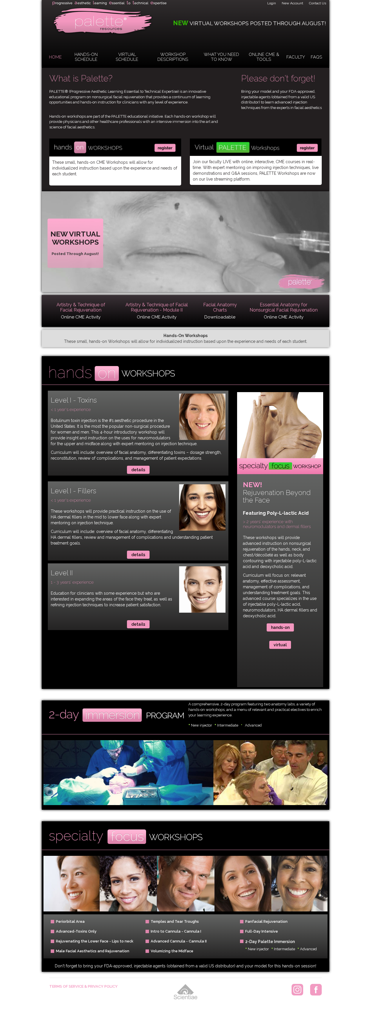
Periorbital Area (70, 921)
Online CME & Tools (264, 57)
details (138, 469)
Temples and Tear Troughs (175, 921)
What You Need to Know (221, 57)
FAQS (316, 57)
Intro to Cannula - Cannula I (176, 931)
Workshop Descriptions (172, 57)
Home (55, 57)
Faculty (295, 57)
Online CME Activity (81, 317)
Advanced (253, 725)
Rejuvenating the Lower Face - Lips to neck (94, 941)
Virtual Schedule (127, 57)
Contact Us (317, 3)
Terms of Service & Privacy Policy (83, 986)
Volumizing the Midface (172, 951)
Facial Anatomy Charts (220, 307)
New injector (200, 725)
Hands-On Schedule (86, 57)
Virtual (280, 645)
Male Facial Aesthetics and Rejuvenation (92, 951)
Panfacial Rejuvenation (266, 921)
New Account (292, 3)
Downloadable (219, 317)
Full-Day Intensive (261, 931)
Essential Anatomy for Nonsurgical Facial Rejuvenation (284, 307)
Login (271, 3)
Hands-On (280, 627)
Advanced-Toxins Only (76, 931)
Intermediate (226, 725)
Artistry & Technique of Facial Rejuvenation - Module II (157, 307)
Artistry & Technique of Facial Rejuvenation (81, 307)
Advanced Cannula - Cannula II (179, 941)
